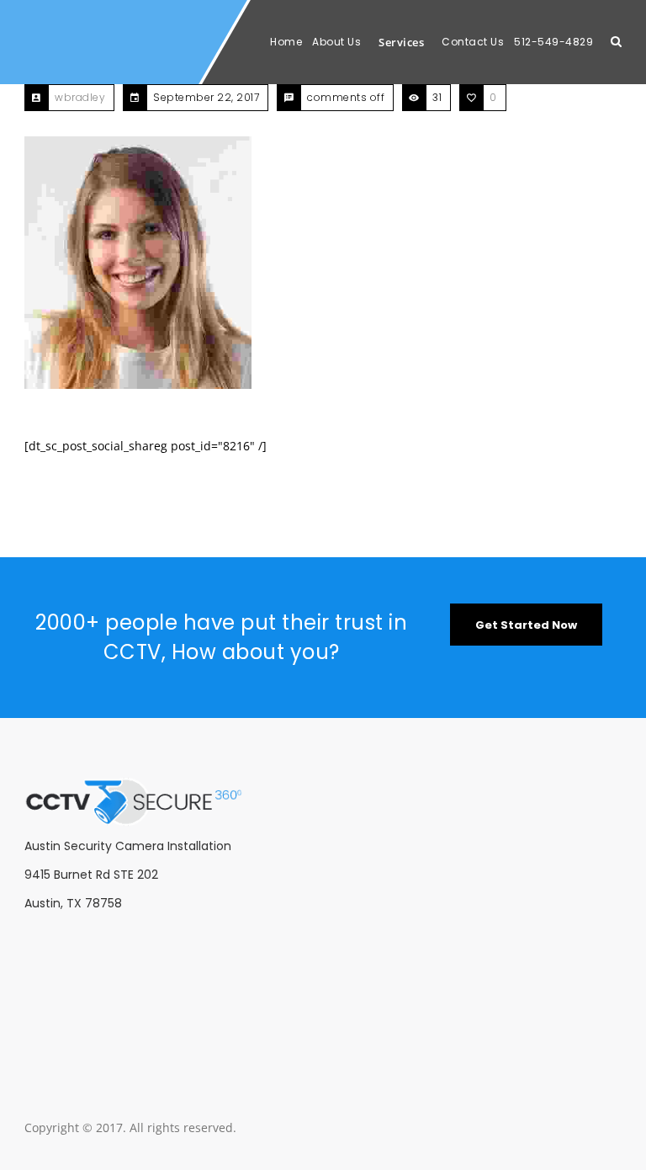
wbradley (80, 97)
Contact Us (473, 42)
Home (286, 42)
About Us (336, 42)
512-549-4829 (553, 42)
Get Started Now (526, 625)
